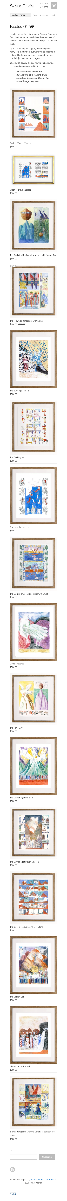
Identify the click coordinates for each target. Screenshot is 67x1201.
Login (53, 15)
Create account (41, 15)
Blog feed (12, 1169)
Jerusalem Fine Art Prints (43, 1179)
